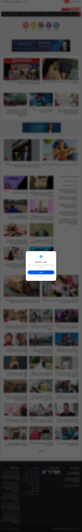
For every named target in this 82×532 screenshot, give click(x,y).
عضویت (41, 272)
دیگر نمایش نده (41, 277)
